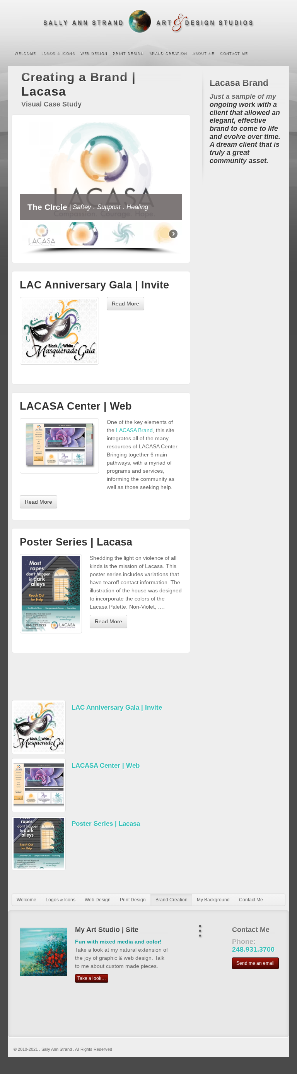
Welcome (25, 53)
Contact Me (234, 53)
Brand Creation (168, 53)
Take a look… (91, 978)
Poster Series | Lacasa (76, 542)
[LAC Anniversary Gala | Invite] (59, 331)
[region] (101, 188)
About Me (203, 53)
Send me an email (255, 963)
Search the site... (278, 54)
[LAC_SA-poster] (51, 593)
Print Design (128, 53)
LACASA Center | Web (76, 406)
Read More (125, 303)
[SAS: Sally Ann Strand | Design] (148, 21)
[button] (41, 233)
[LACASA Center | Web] (59, 446)
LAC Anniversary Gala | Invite (94, 285)
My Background (213, 899)
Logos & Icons (58, 53)
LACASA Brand (134, 430)
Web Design (93, 53)
